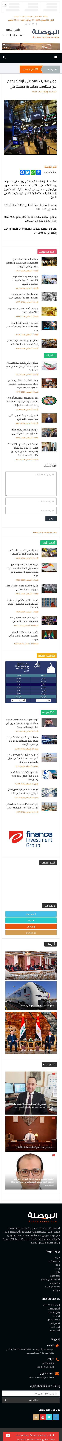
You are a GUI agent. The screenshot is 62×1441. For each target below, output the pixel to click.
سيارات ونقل (54, 1261)
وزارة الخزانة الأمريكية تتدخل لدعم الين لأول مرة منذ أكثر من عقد (23, 791)
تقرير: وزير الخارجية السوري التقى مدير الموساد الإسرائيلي (24, 417)
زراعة (58, 1265)
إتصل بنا (23, 16)
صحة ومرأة (55, 1276)
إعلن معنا (30, 16)
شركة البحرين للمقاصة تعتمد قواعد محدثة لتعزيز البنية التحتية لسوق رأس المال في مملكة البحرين (22, 723)
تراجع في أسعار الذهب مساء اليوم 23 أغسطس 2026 (23, 310)
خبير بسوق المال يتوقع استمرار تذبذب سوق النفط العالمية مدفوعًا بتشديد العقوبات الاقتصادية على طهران (23, 570)
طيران (57, 1272)
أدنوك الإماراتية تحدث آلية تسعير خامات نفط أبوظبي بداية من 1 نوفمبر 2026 (24, 775)
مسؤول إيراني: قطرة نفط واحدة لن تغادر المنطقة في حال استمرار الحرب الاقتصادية (22, 366)
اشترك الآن (33, 1400)
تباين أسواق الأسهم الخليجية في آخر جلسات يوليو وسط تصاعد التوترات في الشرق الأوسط (22, 740)
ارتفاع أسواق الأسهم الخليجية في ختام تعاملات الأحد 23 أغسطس (24, 552)
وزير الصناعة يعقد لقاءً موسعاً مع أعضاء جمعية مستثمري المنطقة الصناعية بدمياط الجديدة (23, 384)
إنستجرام (29, 933)
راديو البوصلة (54, 1312)
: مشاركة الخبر (50, 171)
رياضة (57, 1268)
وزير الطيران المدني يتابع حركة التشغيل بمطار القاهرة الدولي (25, 431)
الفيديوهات (55, 1323)
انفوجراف (56, 1316)
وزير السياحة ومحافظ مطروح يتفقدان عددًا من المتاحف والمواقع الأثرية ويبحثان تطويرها (22, 262)
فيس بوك (30, 914)
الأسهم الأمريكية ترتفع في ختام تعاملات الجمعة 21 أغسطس (24, 619)
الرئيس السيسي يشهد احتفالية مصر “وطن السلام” (31, 975)
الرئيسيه (51, 69)
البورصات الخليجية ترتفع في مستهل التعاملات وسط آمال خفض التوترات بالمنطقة (23, 603)
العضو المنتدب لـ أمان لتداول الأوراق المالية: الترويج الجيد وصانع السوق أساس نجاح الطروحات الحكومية (32, 1182)
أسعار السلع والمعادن (50, 1279)
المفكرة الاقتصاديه (51, 1305)
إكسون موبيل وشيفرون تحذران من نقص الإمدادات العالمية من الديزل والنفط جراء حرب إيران (23, 758)
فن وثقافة (55, 1283)
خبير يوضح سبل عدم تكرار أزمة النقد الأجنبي (35, 1147)
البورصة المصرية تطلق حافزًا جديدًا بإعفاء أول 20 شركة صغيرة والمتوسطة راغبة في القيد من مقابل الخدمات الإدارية (23, 449)
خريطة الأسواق (53, 1320)
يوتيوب (30, 926)
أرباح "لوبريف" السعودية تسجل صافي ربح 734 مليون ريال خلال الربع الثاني (22, 806)
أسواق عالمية (29, 69)
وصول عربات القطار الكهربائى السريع (37, 1006)
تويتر (30, 920)
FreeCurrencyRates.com (45, 532)
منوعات (56, 1290)
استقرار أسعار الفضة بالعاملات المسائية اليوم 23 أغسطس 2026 (24, 296)
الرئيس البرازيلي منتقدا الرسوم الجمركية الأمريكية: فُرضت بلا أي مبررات (24, 635)
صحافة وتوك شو (52, 1287)
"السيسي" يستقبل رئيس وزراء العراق (37, 1050)
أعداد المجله (55, 1331)
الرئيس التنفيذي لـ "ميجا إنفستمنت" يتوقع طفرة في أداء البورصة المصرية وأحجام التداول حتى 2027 (32, 1107)
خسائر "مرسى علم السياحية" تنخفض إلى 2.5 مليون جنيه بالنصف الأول (23, 342)
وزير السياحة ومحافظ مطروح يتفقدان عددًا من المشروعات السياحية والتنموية (26, 280)
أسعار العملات (54, 1309)
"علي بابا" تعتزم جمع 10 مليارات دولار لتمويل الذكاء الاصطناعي (22, 587)
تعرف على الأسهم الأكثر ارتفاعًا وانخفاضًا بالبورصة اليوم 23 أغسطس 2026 (22, 326)
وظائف (45, 16)
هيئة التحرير (38, 16)
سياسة (57, 1257)
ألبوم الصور (55, 1327)
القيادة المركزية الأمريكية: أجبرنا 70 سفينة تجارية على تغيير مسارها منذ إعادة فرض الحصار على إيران (22, 401)
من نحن (16, 16)
